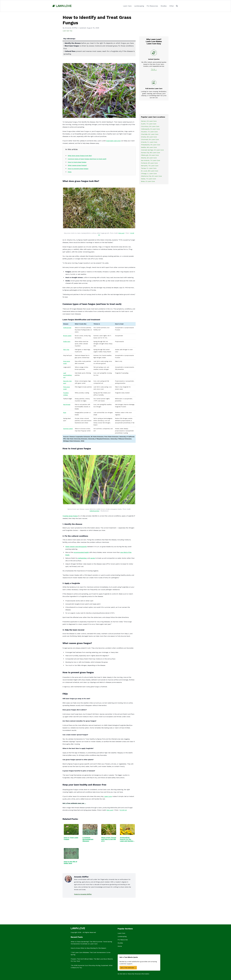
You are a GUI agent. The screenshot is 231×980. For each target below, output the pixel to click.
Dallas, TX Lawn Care (148, 179)
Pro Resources (152, 6)
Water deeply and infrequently (76, 546)
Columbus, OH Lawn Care (150, 126)
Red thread (66, 404)
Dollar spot (66, 341)
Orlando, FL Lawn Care (149, 142)
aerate (92, 558)
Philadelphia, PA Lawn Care (150, 145)
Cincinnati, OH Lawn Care (150, 139)
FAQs (69, 172)
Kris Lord (121, 233)
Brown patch (67, 335)
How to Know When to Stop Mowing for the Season (88, 948)
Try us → (154, 69)
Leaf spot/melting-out (67, 375)
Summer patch (68, 428)
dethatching (82, 558)
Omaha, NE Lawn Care (149, 137)
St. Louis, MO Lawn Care (149, 171)
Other (171, 6)
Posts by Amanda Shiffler (83, 894)
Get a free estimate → (128, 968)
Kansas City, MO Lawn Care (150, 152)
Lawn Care (127, 6)
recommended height (81, 552)
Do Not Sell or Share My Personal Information (133, 974)
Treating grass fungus (70, 516)
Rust (64, 412)
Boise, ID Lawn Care (148, 181)
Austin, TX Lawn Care (148, 124)
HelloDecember (94, 511)
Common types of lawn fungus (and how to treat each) (87, 159)
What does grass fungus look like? (80, 155)
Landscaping (139, 6)
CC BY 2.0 (123, 810)
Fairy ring (66, 349)
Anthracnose (67, 327)
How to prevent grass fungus (78, 168)
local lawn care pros (113, 141)
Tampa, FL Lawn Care (148, 168)
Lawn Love (108, 796)
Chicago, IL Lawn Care (149, 173)
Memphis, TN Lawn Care (149, 166)
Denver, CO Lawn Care (149, 121)
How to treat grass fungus (77, 162)
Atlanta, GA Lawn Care (149, 158)
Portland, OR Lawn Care (149, 163)
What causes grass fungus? (77, 165)
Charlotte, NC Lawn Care (149, 134)
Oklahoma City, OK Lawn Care (151, 176)
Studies (164, 6)
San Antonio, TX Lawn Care (150, 160)
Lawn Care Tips (67, 30)
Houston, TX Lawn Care (149, 131)
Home (120, 946)
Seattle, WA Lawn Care (149, 147)
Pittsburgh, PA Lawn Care (150, 155)
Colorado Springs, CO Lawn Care (152, 150)
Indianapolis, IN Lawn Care (150, 129)
